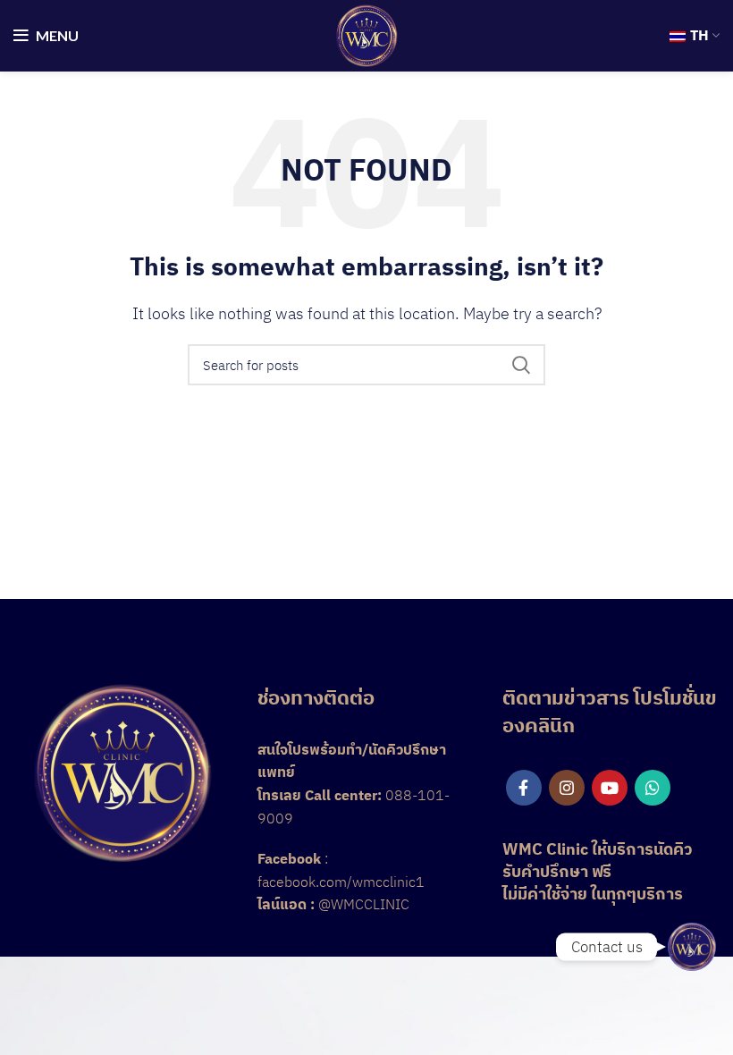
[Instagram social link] (567, 788)
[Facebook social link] (524, 788)
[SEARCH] (521, 364)
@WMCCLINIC (363, 904)
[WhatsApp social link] (652, 788)
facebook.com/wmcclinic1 (341, 881)
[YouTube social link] (610, 788)
